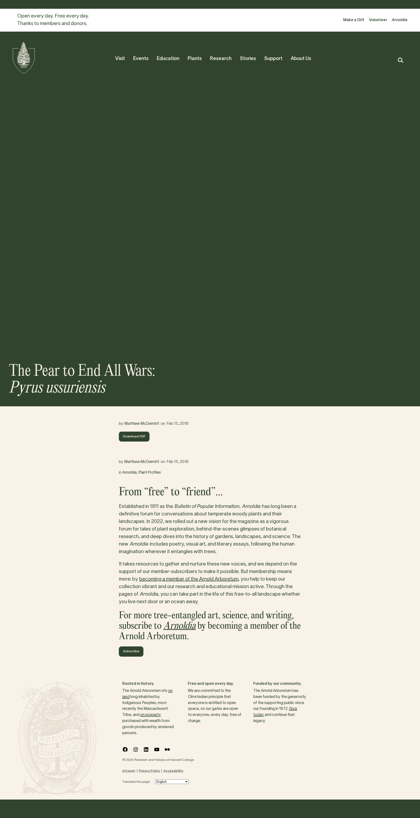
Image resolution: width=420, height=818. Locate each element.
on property (150, 715)
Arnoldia (129, 472)
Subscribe (131, 651)
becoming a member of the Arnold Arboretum (188, 579)
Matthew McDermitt (141, 424)
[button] (400, 60)
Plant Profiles (149, 472)
